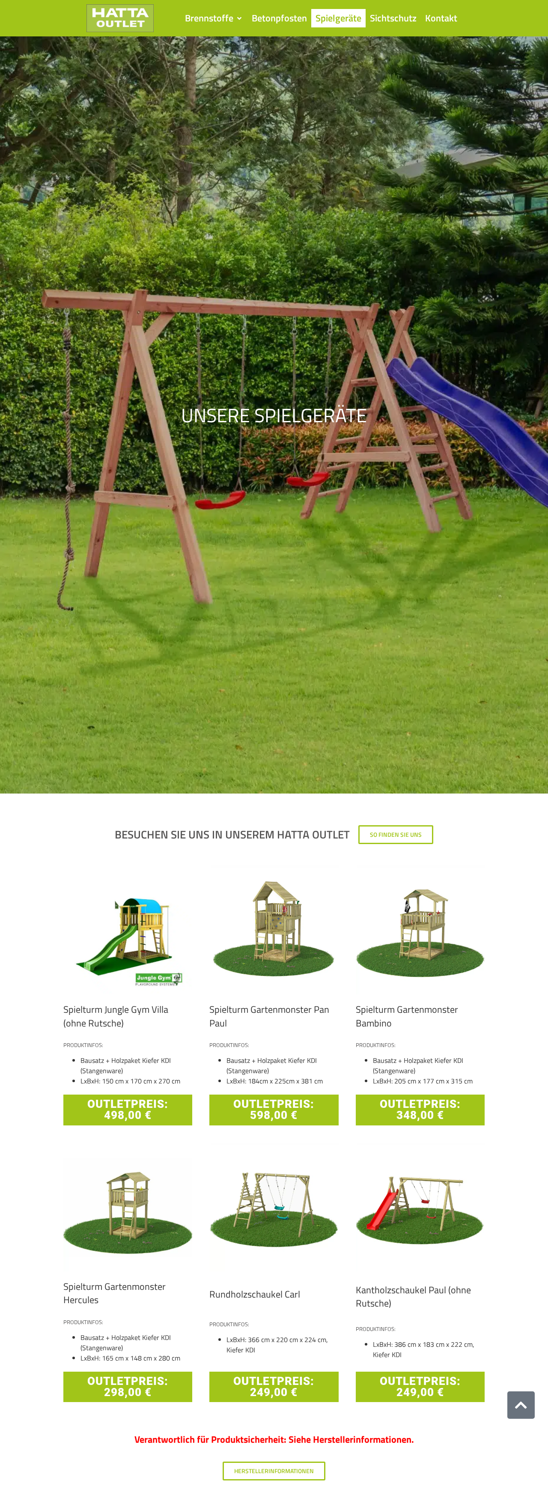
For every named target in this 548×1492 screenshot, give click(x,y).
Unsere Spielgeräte (274, 415)
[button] (214, 18)
